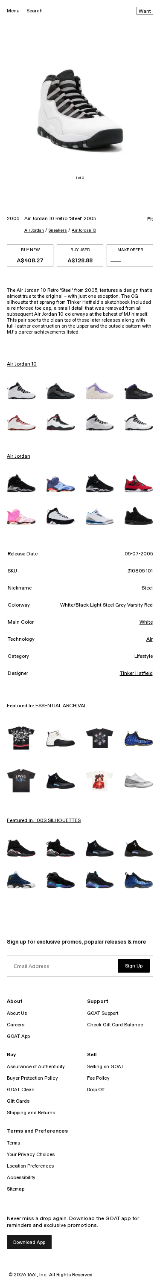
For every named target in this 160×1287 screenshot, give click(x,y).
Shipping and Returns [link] (31, 1112)
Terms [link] (13, 1143)
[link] (21, 391)
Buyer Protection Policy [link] (32, 1078)
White (146, 622)
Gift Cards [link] (18, 1101)
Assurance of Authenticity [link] (36, 1066)
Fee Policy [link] (98, 1078)
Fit (150, 219)
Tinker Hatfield (136, 673)
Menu (13, 11)
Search (34, 11)
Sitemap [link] (15, 1189)
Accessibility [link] (21, 1177)
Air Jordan (34, 230)
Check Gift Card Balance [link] (115, 1025)
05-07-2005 (139, 554)
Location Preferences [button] (30, 1166)
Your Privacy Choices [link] (31, 1154)
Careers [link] (15, 1025)
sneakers (58, 230)
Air (149, 639)
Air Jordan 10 (84, 230)
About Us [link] (17, 1013)
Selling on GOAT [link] (105, 1066)
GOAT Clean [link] (21, 1089)
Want (145, 11)
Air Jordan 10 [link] (22, 364)
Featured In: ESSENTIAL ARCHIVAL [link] (47, 706)
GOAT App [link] (18, 1036)
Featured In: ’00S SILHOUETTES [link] (44, 820)
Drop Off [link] (96, 1089)
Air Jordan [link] (18, 456)
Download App (29, 1242)
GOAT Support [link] (102, 1013)
